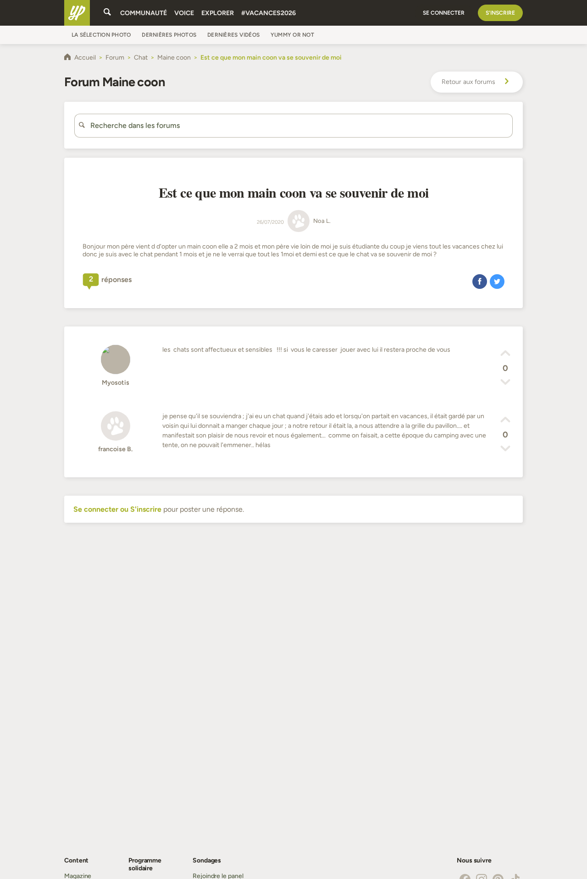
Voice (184, 13)
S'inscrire (500, 13)
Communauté (143, 13)
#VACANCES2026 (268, 13)
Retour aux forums (468, 82)
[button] (479, 281)
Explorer (217, 13)
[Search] (107, 13)
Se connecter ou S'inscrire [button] (117, 509)
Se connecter (444, 13)
